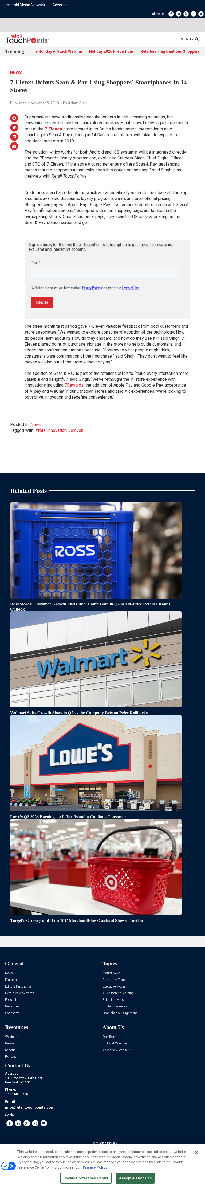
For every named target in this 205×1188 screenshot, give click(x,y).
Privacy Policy (95, 1167)
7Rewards (74, 385)
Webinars (11, 1037)
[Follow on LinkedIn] (178, 14)
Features (11, 980)
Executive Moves (113, 986)
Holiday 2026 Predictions (111, 51)
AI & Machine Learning (118, 993)
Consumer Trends (114, 980)
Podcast (10, 1000)
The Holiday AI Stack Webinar (56, 51)
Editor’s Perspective (18, 986)
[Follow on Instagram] (193, 14)
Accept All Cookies (135, 1178)
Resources (12, 1006)
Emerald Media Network (25, 5)
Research (11, 1043)
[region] (102, 1166)
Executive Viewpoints (19, 993)
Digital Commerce (114, 1006)
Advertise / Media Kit (117, 1050)
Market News (111, 973)
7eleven (75, 430)
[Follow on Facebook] (171, 14)
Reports (10, 1050)
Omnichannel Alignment (119, 1013)
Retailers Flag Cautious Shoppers (170, 51)
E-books (10, 1057)
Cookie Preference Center (86, 1178)
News (16, 72)
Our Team (109, 1037)
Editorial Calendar (114, 1043)
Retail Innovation (114, 1000)
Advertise (60, 5)
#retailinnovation (50, 430)
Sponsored (12, 1013)
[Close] (196, 1152)
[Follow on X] (186, 14)
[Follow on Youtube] (201, 14)
